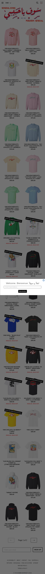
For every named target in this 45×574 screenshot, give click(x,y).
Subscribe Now (22, 291)
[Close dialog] (43, 280)
